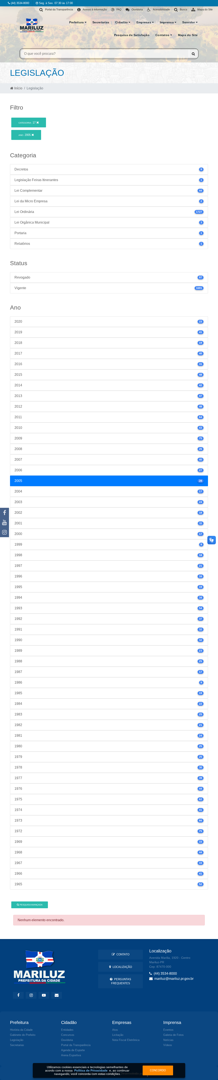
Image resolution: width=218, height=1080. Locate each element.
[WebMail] (56, 995)
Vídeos (167, 1045)
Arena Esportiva (71, 1055)
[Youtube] (4, 522)
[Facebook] (4, 513)
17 (27, 122)
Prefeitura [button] (77, 22)
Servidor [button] (189, 22)
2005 (25, 135)
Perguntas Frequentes (121, 981)
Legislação (16, 1040)
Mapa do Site (188, 35)
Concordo (158, 1070)
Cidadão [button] (122, 22)
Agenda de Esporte (73, 1050)
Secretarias (100, 22)
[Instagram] (4, 532)
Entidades (67, 1029)
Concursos (67, 1034)
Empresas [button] (144, 22)
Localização (121, 967)
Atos (115, 1029)
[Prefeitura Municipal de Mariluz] (32, 25)
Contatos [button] (162, 35)
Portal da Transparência (75, 1045)
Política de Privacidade (91, 1070)
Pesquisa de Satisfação (131, 35)
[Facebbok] (18, 995)
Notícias (168, 1040)
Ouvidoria (67, 1040)
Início (17, 88)
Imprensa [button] (167, 22)
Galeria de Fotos (173, 1034)
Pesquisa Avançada (31, 905)
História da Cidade (21, 1029)
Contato (122, 954)
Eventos (168, 1029)
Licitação (117, 1034)
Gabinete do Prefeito (22, 1034)
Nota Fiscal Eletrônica (125, 1040)
